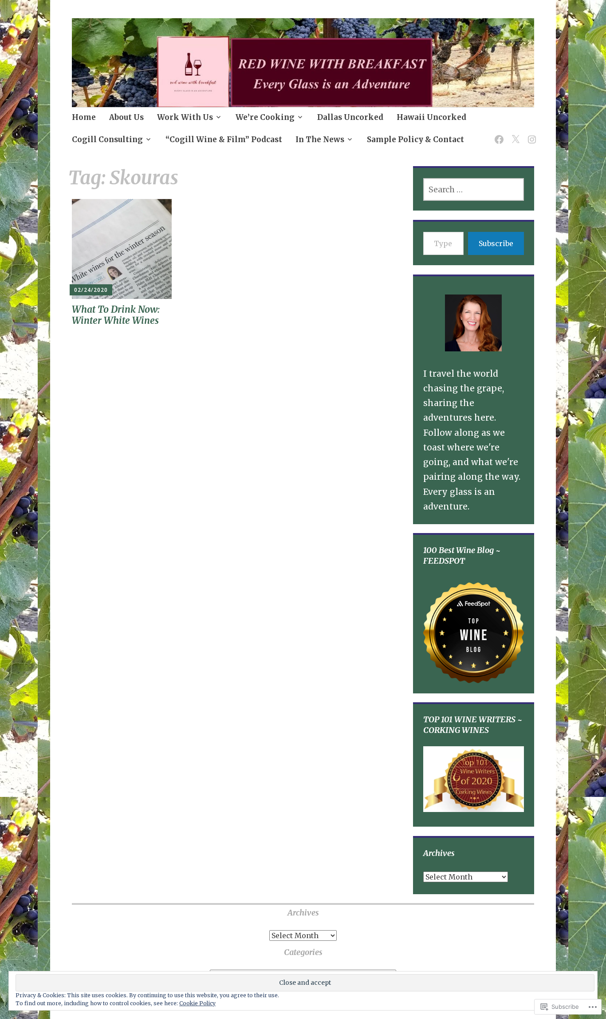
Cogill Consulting (107, 139)
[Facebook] (497, 134)
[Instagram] (530, 134)
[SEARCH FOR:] (473, 189)
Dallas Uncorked (350, 117)
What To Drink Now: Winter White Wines (116, 314)
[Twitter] (514, 134)
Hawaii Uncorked (431, 117)
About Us (126, 117)
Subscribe (496, 243)
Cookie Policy (197, 1003)
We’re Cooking (265, 117)
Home (84, 117)
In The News (319, 139)
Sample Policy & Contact (415, 139)
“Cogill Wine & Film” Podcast (223, 139)
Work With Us (185, 117)
